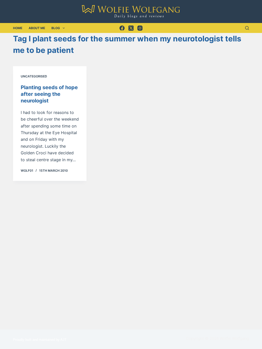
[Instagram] (140, 28)
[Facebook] (122, 28)
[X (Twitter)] (131, 28)
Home (17, 28)
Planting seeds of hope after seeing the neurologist (49, 94)
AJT (63, 340)
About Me (37, 28)
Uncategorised (34, 76)
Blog (55, 28)
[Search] (247, 28)
